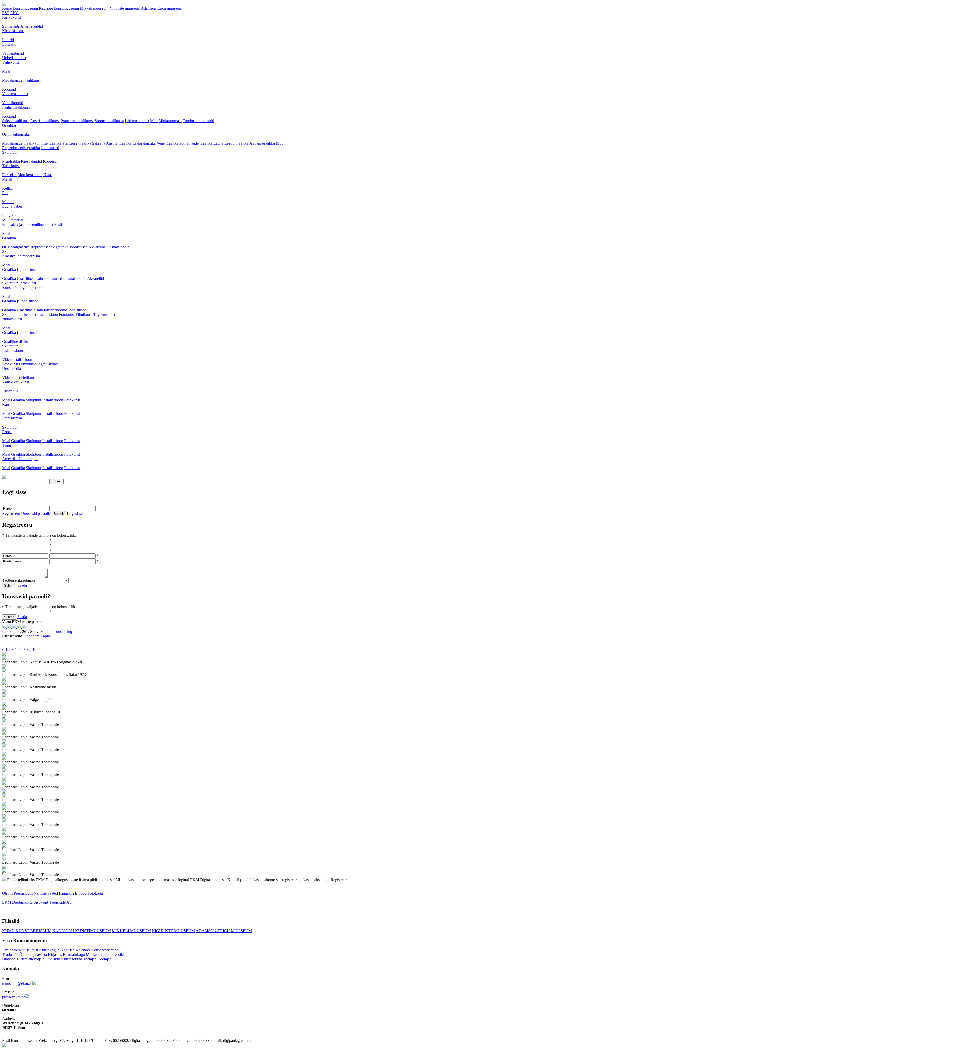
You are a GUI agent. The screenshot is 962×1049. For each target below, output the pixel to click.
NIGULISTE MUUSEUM (173, 931)
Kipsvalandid (31, 161)
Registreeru (11, 513)
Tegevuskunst (104, 314)
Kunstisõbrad (71, 959)
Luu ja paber (12, 206)
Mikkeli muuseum (94, 8)
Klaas (47, 175)
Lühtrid (8, 40)
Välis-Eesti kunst (15, 382)
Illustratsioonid (118, 247)
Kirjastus (55, 954)
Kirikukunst (11, 17)
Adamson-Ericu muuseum (161, 8)
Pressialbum (23, 893)
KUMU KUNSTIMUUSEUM (26, 931)
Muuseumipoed (98, 954)
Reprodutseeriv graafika (21, 148)
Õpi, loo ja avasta (33, 954)
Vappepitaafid (13, 53)
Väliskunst (10, 62)
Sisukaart (41, 902)
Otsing (7, 893)
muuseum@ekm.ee (17, 983)
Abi (69, 902)
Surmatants (11, 26)
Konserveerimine (104, 950)
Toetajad (90, 959)
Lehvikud (9, 215)
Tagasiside (57, 902)
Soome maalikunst (109, 121)
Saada (22, 585)
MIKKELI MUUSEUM (131, 931)
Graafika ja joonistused (20, 269)
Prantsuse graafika (76, 143)
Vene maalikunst (15, 94)
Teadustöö (10, 954)
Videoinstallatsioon (17, 359)
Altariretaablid (31, 26)
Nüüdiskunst (12, 319)
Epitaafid (9, 44)
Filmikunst (84, 314)
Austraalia (10, 391)
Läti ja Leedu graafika (230, 143)
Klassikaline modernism (21, 256)
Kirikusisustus (13, 31)
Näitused (68, 950)
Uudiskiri (52, 959)
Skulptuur (10, 152)
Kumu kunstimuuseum (20, 8)
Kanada (8, 404)
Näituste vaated (46, 893)
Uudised (8, 959)
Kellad (7, 188)
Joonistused (50, 148)
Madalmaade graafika (19, 143)
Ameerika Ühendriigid (20, 459)
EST (5, 13)
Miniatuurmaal (170, 121)
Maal (6, 71)
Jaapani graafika (262, 143)
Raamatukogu (74, 954)
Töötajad (105, 959)
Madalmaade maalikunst (21, 80)
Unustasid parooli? (36, 513)
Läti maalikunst (137, 121)
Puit (5, 193)
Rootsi (7, 432)
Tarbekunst (11, 166)
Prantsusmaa (12, 418)
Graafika (9, 125)
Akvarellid (96, 247)
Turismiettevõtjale (30, 959)
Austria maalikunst (45, 121)
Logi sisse (75, 513)
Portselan (9, 175)
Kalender (83, 950)
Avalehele (10, 950)
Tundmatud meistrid (198, 121)
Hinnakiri (66, 893)
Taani (6, 445)
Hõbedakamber (14, 58)
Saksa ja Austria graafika (111, 143)
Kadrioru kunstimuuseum (59, 8)
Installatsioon (47, 314)
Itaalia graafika (144, 143)
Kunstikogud (49, 950)
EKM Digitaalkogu (17, 902)
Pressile (117, 954)
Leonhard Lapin (37, 636)
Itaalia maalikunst (16, 107)
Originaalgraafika (16, 134)
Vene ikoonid (12, 103)
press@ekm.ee (13, 997)
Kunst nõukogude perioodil (23, 287)
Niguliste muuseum (124, 8)
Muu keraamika (30, 175)
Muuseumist (28, 950)
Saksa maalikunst (15, 121)
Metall (7, 179)
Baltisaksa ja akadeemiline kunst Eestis (32, 224)
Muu (154, 121)
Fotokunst (67, 314)
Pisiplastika (11, 161)
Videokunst (11, 377)
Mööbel (8, 202)
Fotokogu (95, 893)
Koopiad (9, 89)
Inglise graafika (49, 143)
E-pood (81, 893)
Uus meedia (11, 368)
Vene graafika (167, 143)
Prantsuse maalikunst (77, 121)
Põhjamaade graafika (195, 143)
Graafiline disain (30, 278)
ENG (14, 13)
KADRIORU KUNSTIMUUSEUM (81, 931)
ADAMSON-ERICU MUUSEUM (224, 931)
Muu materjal (12, 220)
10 (34, 649)
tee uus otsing (61, 631)
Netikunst (28, 377)
